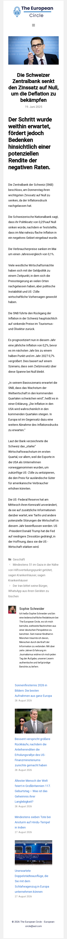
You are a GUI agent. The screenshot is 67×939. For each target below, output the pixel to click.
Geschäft (19, 559)
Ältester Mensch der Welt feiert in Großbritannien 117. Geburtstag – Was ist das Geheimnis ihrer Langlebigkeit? (33, 791)
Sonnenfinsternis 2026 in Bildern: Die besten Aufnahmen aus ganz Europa (33, 690)
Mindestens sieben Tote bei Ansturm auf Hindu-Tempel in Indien (33, 822)
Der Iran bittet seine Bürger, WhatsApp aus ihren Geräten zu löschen (28, 591)
